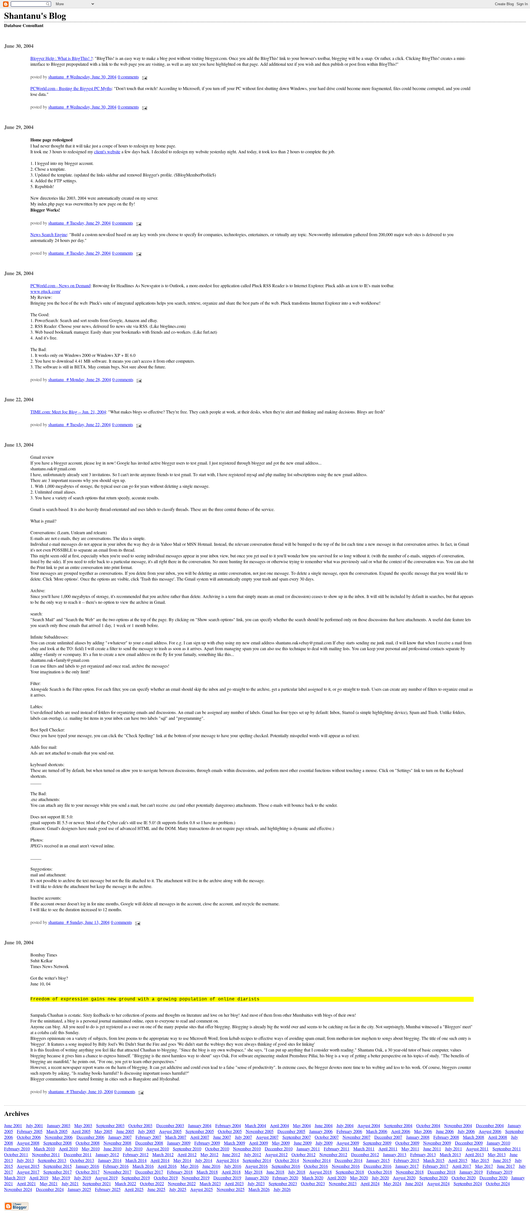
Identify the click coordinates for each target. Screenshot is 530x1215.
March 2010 (44, 1148)
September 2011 (506, 1148)
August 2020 (404, 1177)
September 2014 (257, 1160)
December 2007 (388, 1137)
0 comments (128, 77)
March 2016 (143, 1166)
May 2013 (497, 1154)
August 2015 (28, 1166)
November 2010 (247, 1148)
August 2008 (28, 1143)
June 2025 (156, 1189)
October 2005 (230, 1131)
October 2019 (166, 1177)
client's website (107, 151)
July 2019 (82, 1177)
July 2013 (25, 1160)
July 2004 (345, 1125)
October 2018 (380, 1172)
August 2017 (28, 1172)
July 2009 (324, 1143)
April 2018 (231, 1172)
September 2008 (57, 1143)
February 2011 (336, 1148)
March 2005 (57, 1131)
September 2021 (97, 1183)
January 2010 (498, 1143)
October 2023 (313, 1183)
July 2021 (70, 1183)
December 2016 (377, 1166)
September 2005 (200, 1131)
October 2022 (152, 1183)
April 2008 (497, 1137)
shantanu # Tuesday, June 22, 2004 (79, 424)
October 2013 (82, 1160)
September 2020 (433, 1177)
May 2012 (209, 1154)
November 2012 (333, 1154)
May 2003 (83, 1125)
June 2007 (222, 1137)
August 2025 (201, 1189)
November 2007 (356, 1137)
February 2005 (30, 1131)
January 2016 (87, 1166)
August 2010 (157, 1148)
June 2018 (275, 1172)
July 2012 (252, 1154)
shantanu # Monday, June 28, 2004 (79, 379)
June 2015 (502, 1160)
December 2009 (469, 1143)
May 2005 (103, 1131)
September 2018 (350, 1172)
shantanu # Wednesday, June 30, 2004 (82, 77)
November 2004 (458, 1125)
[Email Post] (143, 77)
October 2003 (140, 1125)
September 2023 (283, 1183)
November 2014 (317, 1160)
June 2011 (432, 1148)
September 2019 (135, 1177)
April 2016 (167, 1166)
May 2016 (189, 1166)
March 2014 (136, 1160)
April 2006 (400, 1131)
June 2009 (303, 1143)
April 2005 (81, 1131)
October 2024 (498, 1183)
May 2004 (302, 1125)
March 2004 (255, 1125)
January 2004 (199, 1125)
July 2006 (466, 1131)
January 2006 (321, 1131)
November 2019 (196, 1177)
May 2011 (410, 1148)
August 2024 (438, 1183)
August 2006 (490, 1131)
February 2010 (17, 1148)
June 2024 (414, 1183)
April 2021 (26, 1183)
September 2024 (468, 1183)
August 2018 (320, 1172)
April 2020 (336, 1177)
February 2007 (148, 1137)
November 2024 (18, 1189)
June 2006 (445, 1131)
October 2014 (287, 1160)
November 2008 (117, 1143)
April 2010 (68, 1148)
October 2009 (407, 1143)
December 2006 (90, 1137)
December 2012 (365, 1154)
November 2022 (182, 1183)
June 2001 (13, 1125)
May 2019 (61, 1177)
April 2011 (388, 1148)
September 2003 (110, 1125)
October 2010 (217, 1148)
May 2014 (182, 1160)
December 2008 (149, 1143)
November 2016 (346, 1166)
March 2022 (125, 1183)
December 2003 (170, 1125)
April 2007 (199, 1137)
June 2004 (324, 1125)
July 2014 (203, 1160)
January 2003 (58, 1125)
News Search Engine (48, 234)
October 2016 (316, 1166)
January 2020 (257, 1177)
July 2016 (232, 1166)
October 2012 (304, 1154)
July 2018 (296, 1172)
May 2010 (91, 1148)
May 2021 (49, 1183)
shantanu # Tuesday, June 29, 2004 (79, 223)
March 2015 (433, 1160)
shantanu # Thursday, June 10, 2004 (80, 1091)
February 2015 (406, 1160)
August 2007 (267, 1137)
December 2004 (490, 1125)
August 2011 (477, 1148)
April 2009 (258, 1143)
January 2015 (378, 1160)
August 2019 (106, 1177)
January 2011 (308, 1148)
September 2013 (52, 1160)
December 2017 (149, 1172)
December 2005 (291, 1131)
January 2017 (407, 1166)
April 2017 (461, 1166)
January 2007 (120, 1137)
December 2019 (227, 1177)
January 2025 (79, 1189)
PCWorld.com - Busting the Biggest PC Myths (71, 88)
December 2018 (441, 1172)
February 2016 (116, 1166)
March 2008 (473, 1137)
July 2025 (177, 1189)
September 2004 (398, 1125)
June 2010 (112, 1148)
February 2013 (423, 1154)
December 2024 (50, 1189)
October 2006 (29, 1137)
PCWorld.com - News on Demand (60, 285)
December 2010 (279, 1148)
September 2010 (187, 1148)
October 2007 (327, 1137)
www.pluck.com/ (45, 291)
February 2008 (446, 1137)
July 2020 (380, 1177)
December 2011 (78, 1154)
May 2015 (480, 1160)
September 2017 (57, 1172)
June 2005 (125, 1131)
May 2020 (359, 1177)
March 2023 (210, 1183)
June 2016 (211, 1166)
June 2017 (506, 1166)
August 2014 (227, 1160)
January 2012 (107, 1154)
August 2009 (347, 1143)
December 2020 (493, 1177)
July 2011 (453, 1148)
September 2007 (296, 1137)
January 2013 (394, 1154)
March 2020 (312, 1177)
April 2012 (187, 1154)
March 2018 (207, 1172)
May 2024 (392, 1183)
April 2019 (38, 1177)
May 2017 (484, 1166)
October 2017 (88, 1172)
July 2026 (282, 1189)
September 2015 (57, 1166)
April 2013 (474, 1154)
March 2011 (364, 1148)
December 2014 (348, 1160)
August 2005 (170, 1131)
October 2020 (464, 1177)
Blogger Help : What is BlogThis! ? (61, 58)
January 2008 (418, 1137)
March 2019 (14, 1177)
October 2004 (428, 1125)
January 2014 (109, 1160)
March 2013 (450, 1154)
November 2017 (117, 1172)
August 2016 (256, 1166)
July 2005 (146, 1131)
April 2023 (234, 1183)
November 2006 (59, 1137)
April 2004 (279, 1125)
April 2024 (370, 1183)
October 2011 (16, 1154)
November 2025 (231, 1189)
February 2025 (108, 1189)
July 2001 (34, 1125)
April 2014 (159, 1160)
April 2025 (134, 1189)
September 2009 (377, 1143)
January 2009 (178, 1143)
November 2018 (410, 1172)
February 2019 (499, 1172)
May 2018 (254, 1172)
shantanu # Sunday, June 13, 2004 (79, 922)
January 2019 (471, 1172)
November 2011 (46, 1154)
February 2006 (349, 1131)
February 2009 (207, 1143)
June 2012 (231, 1154)
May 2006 (423, 1131)
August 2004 (368, 1125)
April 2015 (457, 1160)
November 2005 (260, 1131)
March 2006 (376, 1131)
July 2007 (243, 1137)
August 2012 (276, 1154)
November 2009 (437, 1143)
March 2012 (163, 1154)
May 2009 (281, 1143)
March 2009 (234, 1143)
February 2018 (180, 1172)
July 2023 (256, 1183)
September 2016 (286, 1166)
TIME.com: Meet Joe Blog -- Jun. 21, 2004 (68, 412)
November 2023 (343, 1183)
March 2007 (175, 1137)
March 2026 (259, 1189)
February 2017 (435, 1166)
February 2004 (228, 1125)
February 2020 (285, 1177)
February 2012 (136, 1154)
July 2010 (133, 1148)
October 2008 (88, 1143)
